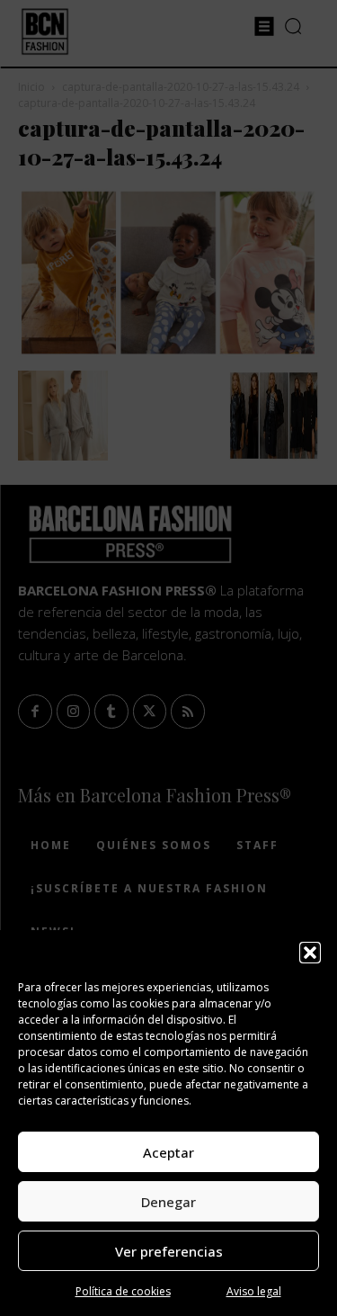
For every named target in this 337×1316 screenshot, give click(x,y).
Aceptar (168, 1152)
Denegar (168, 1202)
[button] (310, 953)
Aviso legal (253, 1291)
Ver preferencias (169, 1251)
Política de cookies (123, 1291)
